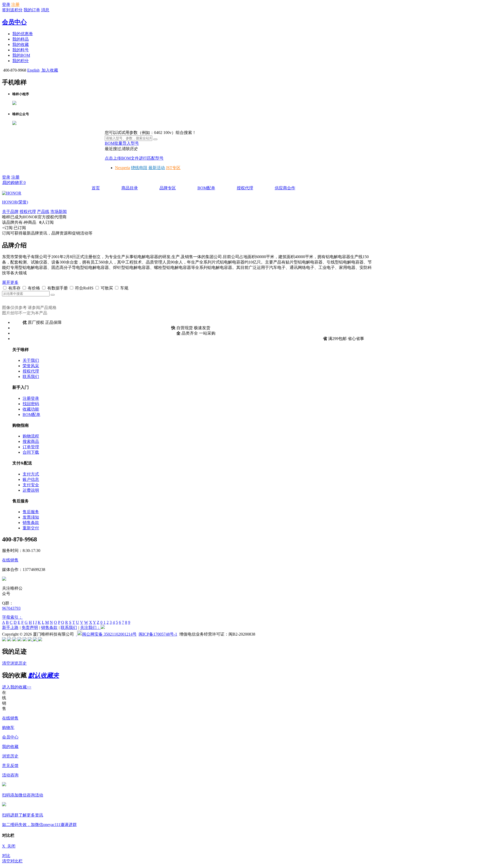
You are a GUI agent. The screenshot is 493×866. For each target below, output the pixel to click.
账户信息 (31, 479)
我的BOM (21, 55)
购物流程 (31, 436)
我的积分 (20, 61)
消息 (45, 10)
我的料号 (20, 50)
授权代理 (245, 188)
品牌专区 (167, 188)
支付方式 (31, 474)
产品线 (43, 211)
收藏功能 (31, 409)
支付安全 (31, 485)
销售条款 (31, 522)
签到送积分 (12, 10)
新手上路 (10, 627)
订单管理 (31, 447)
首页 (96, 188)
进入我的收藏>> (16, 687)
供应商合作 (285, 188)
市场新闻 (58, 211)
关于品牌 (10, 211)
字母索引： (12, 617)
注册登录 (31, 398)
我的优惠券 (22, 34)
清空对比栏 (12, 861)
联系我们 (31, 376)
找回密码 (31, 404)
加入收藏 (49, 70)
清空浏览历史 (14, 663)
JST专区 (173, 168)
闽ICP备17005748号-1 (158, 634)
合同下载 (31, 452)
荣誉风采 (31, 366)
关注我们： (90, 627)
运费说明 (31, 490)
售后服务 (31, 512)
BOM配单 (206, 188)
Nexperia (122, 168)
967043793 (11, 608)
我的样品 (20, 39)
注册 (15, 4)
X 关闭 (8, 846)
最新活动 (156, 168)
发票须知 (31, 517)
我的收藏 (20, 44)
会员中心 (14, 22)
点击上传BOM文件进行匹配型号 (134, 158)
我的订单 (32, 10)
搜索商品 (31, 441)
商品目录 (129, 188)
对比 (6, 855)
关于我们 (31, 360)
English (33, 70)
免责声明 (30, 627)
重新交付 (31, 528)
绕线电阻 (139, 168)
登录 (6, 4)
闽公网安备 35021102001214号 (109, 634)
